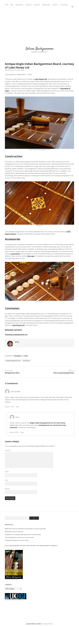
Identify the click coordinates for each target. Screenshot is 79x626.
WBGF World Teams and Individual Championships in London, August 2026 (25, 529)
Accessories (28, 5)
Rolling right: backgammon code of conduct (17, 540)
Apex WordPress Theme (33, 624)
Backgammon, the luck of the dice (14, 531)
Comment (7, 450)
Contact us (55, 5)
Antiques (17, 356)
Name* (7, 471)
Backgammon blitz (12, 373)
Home (6, 5)
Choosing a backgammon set (16, 334)
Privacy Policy (64, 5)
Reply (17, 407)
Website (7, 489)
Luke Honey (26, 360)
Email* (6, 480)
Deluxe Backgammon (39, 48)
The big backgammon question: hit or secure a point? (19, 537)
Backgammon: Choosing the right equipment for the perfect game (23, 534)
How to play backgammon (63, 373)
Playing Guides (46, 5)
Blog (12, 5)
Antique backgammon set (13, 360)
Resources (37, 5)
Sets (26, 356)
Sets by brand (19, 5)
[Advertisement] (39, 25)
